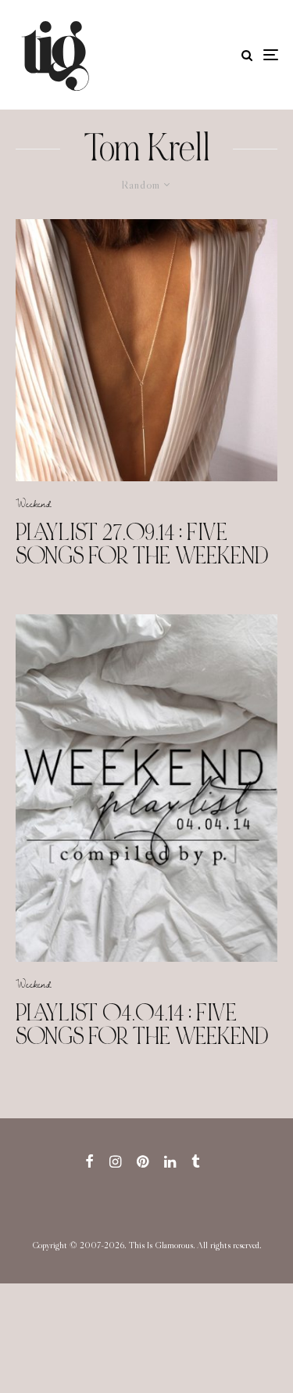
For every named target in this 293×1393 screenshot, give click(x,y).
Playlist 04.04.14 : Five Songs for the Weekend (142, 1024)
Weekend (34, 503)
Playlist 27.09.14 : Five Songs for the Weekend (142, 543)
